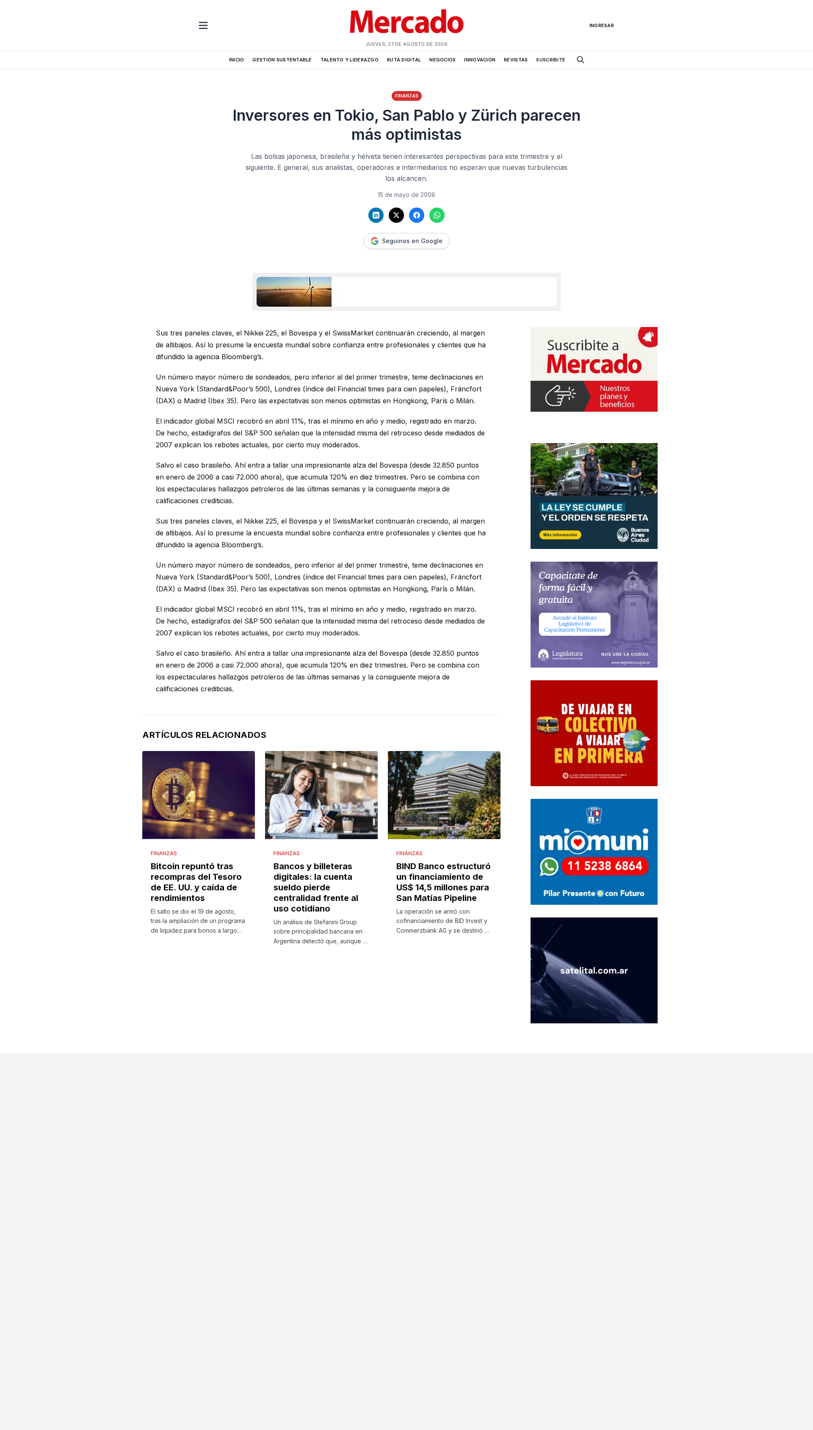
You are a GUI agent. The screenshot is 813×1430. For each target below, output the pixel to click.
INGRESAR (601, 25)
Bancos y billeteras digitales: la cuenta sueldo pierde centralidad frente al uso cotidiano (316, 887)
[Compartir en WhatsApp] (437, 215)
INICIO (236, 60)
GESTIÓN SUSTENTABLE (282, 60)
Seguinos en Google (412, 240)
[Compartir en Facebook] (416, 215)
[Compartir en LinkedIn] (376, 215)
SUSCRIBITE (550, 60)
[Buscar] (580, 59)
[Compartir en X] (396, 215)
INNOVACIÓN (479, 60)
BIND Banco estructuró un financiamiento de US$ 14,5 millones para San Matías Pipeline (443, 882)
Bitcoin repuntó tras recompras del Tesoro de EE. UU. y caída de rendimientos (196, 882)
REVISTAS (516, 60)
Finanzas (406, 95)
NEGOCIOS (442, 60)
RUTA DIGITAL (404, 60)
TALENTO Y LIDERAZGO (350, 60)
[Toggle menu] (203, 25)
